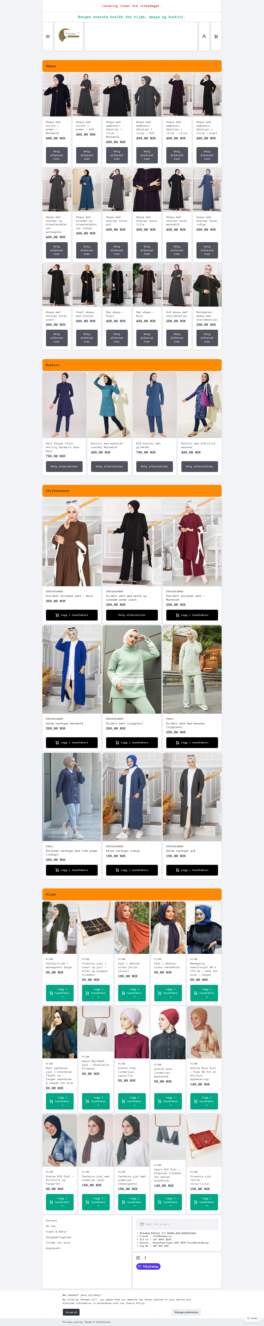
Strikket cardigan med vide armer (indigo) (72, 852)
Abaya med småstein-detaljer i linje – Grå (145, 127)
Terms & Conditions (98, 1322)
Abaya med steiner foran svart (56, 316)
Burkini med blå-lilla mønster (198, 445)
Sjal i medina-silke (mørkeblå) (167, 965)
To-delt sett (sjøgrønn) (124, 723)
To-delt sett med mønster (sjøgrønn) (185, 725)
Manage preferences (186, 1312)
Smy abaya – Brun (145, 314)
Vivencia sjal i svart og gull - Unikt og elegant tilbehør (95, 969)
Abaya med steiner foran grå (116, 220)
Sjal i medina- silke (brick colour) (129, 967)
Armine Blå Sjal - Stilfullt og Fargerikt (59, 1180)
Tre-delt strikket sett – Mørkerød (185, 597)
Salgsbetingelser (59, 1237)
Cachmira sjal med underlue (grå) (96, 1178)
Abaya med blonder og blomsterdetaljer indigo (86, 222)
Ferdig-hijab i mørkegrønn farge (59, 965)
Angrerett (53, 1248)
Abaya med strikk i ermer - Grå (85, 125)
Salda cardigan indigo (123, 850)
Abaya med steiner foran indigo (206, 220)
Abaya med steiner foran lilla (146, 220)
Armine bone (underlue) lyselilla (127, 1071)
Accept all (71, 1312)
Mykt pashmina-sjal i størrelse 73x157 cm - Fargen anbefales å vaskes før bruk (59, 1075)
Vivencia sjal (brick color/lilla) (200, 1180)
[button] (216, 36)
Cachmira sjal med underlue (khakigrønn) (132, 1180)
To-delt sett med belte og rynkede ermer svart (126, 597)
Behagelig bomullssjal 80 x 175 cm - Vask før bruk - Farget (204, 969)
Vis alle (211, 65)
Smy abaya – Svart (115, 314)
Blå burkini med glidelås (148, 445)
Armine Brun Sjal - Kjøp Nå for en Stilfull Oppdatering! (203, 1073)
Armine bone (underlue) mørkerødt (163, 1072)
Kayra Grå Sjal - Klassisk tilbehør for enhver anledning (168, 1175)
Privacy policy (73, 1322)
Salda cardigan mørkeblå (64, 723)
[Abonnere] (213, 1224)
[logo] (68, 36)
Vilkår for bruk (58, 1242)
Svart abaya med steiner (85, 314)
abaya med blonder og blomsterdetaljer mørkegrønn (56, 224)
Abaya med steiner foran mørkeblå (176, 220)
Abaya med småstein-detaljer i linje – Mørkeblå (114, 129)
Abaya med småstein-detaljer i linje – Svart (206, 127)
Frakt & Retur (56, 1231)
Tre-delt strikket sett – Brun (69, 595)
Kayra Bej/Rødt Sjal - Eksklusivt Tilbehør (96, 1064)
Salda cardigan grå (180, 850)
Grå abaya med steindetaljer (176, 314)
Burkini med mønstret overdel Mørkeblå (107, 445)
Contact (51, 1220)
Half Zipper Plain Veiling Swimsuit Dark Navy (63, 447)
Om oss (51, 1226)
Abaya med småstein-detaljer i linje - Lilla (176, 127)
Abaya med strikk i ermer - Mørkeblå (53, 127)
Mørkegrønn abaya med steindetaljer (206, 316)
